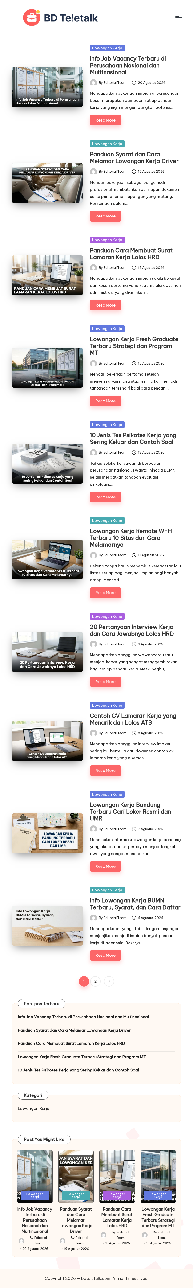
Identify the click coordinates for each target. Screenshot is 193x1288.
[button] (109, 981)
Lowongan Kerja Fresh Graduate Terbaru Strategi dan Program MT (134, 346)
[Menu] (178, 17)
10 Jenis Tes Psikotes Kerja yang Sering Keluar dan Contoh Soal (133, 438)
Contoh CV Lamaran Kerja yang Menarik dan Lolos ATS (133, 719)
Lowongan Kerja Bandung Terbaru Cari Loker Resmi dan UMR (130, 811)
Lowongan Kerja (107, 48)
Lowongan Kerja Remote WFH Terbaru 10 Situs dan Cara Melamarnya (131, 537)
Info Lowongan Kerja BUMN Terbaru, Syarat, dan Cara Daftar (135, 904)
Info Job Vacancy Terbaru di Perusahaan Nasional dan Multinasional (128, 65)
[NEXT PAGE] (109, 981)
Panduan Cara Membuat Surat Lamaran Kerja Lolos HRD (131, 254)
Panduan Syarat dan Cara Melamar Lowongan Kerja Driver (134, 157)
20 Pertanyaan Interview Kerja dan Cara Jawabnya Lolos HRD (132, 630)
